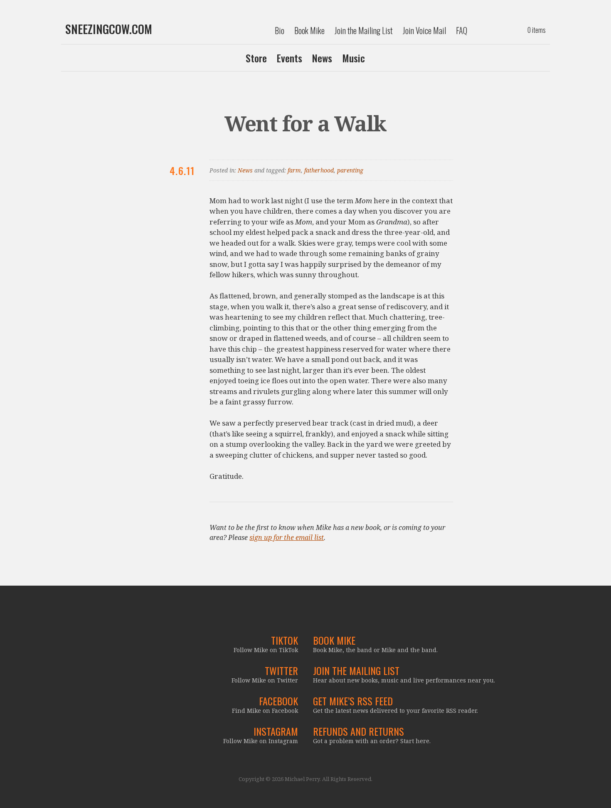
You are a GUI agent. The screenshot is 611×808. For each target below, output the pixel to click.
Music (353, 57)
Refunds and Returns (358, 731)
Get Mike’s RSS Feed (353, 701)
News (322, 57)
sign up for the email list (286, 537)
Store (256, 57)
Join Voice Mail (424, 30)
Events (289, 57)
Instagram (276, 731)
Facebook (278, 701)
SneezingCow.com (108, 29)
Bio (279, 30)
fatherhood (319, 170)
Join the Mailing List (364, 30)
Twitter (281, 670)
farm (294, 170)
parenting (350, 170)
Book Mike (309, 30)
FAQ (461, 30)
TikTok (284, 640)
